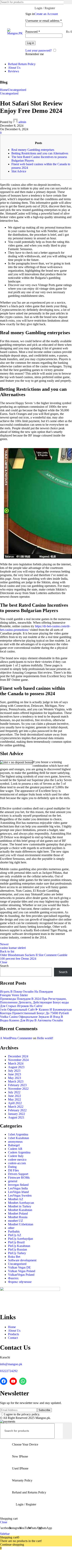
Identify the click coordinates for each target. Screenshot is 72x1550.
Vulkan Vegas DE (19, 1267)
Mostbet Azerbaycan (21, 1202)
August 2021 (16, 1117)
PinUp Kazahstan (19, 1246)
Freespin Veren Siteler (14, 995)
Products (13, 1334)
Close (3, 962)
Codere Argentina (19, 1152)
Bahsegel (14, 1145)
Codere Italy (16, 1156)
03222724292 (9, 1371)
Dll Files (13, 1170)
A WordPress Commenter (16, 1038)
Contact (13, 1337)
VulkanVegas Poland (21, 1274)
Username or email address (43, 20)
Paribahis (14, 1231)
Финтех (13, 1278)
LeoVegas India (18, 1188)
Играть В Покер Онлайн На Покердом (26, 991)
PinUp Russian (17, 1249)
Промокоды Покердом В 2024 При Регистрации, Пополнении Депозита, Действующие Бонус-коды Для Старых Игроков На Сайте (34, 1002)
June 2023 (14, 1074)
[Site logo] (15, 33)
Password (32, 31)
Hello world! (45, 1038)
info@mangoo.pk (11, 1364)
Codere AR (15, 1148)
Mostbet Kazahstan (20, 1210)
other (11, 1228)
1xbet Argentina (18, 1134)
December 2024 (18, 1056)
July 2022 (14, 1092)
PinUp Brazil (16, 1242)
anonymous (15, 1141)
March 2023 (15, 1081)
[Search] (68, 2)
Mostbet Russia (17, 1217)
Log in (30, 43)
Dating (12, 1166)
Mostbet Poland (18, 1213)
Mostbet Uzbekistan (20, 1224)
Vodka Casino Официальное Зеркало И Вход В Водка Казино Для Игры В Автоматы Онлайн (31, 1018)
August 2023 (16, 1067)
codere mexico (17, 1159)
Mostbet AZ (15, 1199)
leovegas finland (18, 1184)
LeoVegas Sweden (20, 1195)
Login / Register (26, 1504)
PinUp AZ (14, 1235)
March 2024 (15, 1063)
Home (4, 89)
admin (22, 122)
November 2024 (18, 1060)
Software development (22, 1260)
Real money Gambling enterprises (32, 149)
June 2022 (14, 1096)
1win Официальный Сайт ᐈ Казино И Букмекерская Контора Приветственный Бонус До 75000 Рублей (36, 1011)
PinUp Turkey (17, 1253)
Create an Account (46, 14)
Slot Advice (18, 171)
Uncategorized (17, 89)
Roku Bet (14, 1256)
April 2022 (15, 1103)
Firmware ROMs (19, 1177)
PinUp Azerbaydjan (20, 1238)
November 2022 (18, 1088)
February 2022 (17, 1110)
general (12, 1181)
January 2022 (16, 1114)
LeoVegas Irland (18, 1192)
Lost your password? (38, 50)
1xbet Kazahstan (18, 1138)
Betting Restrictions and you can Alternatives (39, 153)
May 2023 (14, 1078)
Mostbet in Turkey (19, 1206)
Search (4, 965)
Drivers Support (18, 1174)
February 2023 (17, 1085)
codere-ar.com (17, 1163)
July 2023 (14, 1070)
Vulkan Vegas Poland (21, 1271)
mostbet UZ (15, 1220)
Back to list (7, 951)
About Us (14, 1330)
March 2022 (15, 1106)
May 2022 (14, 1099)
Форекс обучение (20, 1282)
